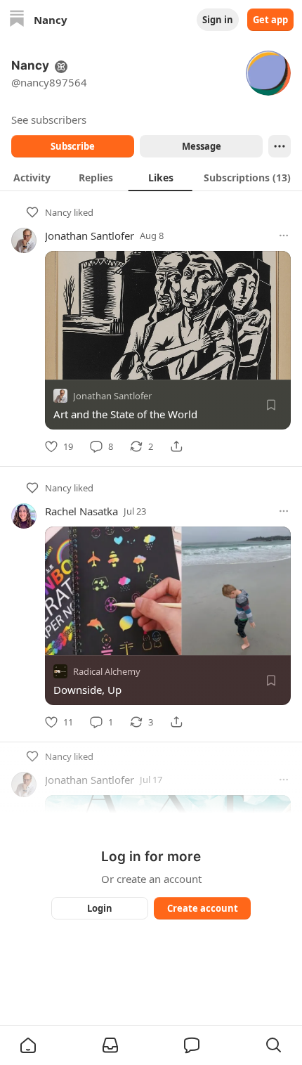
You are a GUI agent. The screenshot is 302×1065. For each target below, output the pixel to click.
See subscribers (48, 119)
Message (201, 146)
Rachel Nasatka (81, 511)
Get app (270, 19)
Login (99, 908)
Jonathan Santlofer (89, 235)
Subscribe (73, 146)
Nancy (58, 212)
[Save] (271, 405)
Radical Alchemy (106, 671)
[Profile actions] (279, 146)
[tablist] (151, 177)
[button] (28, 1045)
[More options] (284, 235)
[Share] (176, 446)
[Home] (16, 20)
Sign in (217, 19)
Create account (202, 908)
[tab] (32, 177)
